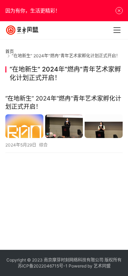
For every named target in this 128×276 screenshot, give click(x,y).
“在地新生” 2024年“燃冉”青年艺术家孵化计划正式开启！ (63, 102)
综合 (43, 145)
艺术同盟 (102, 266)
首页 (9, 51)
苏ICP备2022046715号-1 (43, 266)
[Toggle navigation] (117, 30)
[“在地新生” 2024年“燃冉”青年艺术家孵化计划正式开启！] (64, 126)
